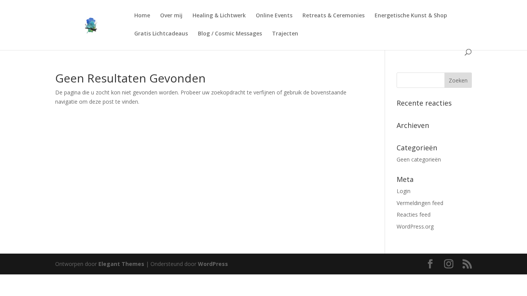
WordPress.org (415, 226)
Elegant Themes (121, 263)
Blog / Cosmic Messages (230, 34)
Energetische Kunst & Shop (411, 16)
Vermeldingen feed (420, 203)
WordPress (213, 263)
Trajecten (285, 34)
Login (403, 191)
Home (142, 16)
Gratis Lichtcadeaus (161, 34)
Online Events (274, 16)
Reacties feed (414, 214)
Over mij (171, 16)
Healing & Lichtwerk (219, 16)
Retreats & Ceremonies (333, 16)
